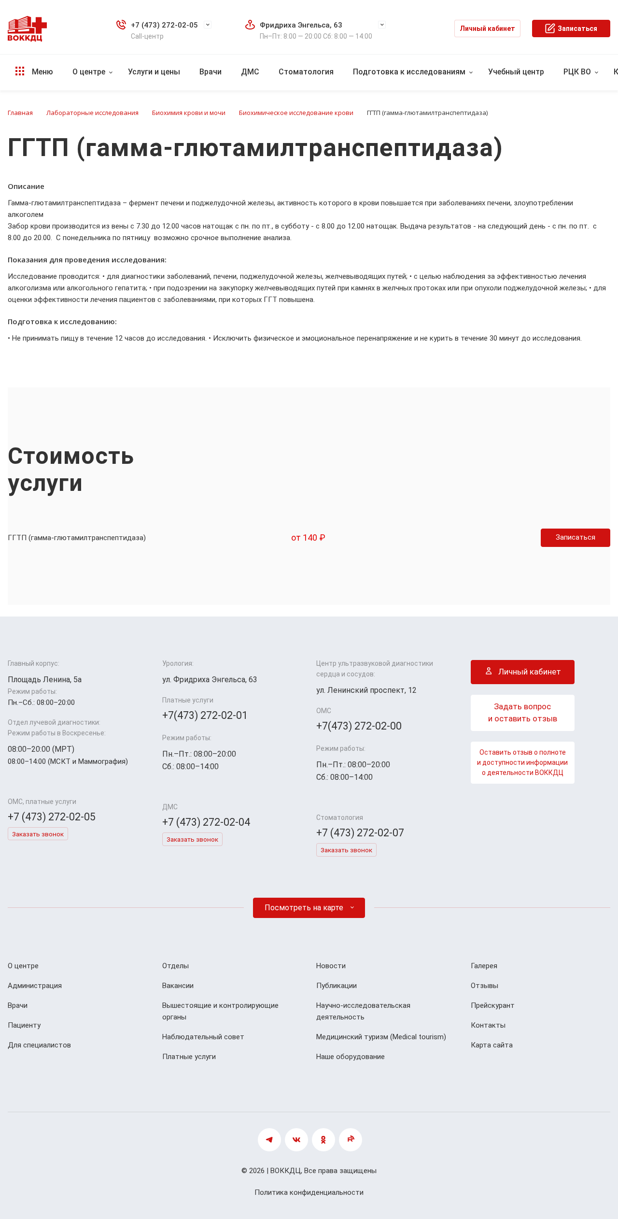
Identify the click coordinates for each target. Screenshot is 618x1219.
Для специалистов (39, 1045)
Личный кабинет (487, 28)
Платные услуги (189, 1056)
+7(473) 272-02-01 (205, 715)
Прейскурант (493, 1005)
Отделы (175, 965)
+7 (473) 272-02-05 (164, 25)
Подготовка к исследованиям (409, 71)
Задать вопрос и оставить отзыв (522, 713)
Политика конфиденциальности (309, 1192)
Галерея (484, 965)
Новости (331, 965)
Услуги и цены (154, 71)
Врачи (210, 71)
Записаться (577, 28)
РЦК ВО (577, 71)
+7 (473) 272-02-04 (206, 822)
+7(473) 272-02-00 (359, 726)
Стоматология (306, 71)
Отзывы (484, 985)
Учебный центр (516, 71)
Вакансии (178, 985)
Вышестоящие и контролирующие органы (220, 1011)
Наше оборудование (350, 1056)
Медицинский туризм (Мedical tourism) (381, 1037)
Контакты (488, 1025)
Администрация (35, 985)
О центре (88, 71)
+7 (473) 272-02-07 (360, 833)
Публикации (336, 985)
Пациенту (24, 1025)
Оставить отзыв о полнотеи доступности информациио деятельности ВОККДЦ (522, 762)
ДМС (250, 71)
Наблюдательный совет (203, 1037)
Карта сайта (492, 1045)
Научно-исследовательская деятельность (363, 1011)
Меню (41, 71)
